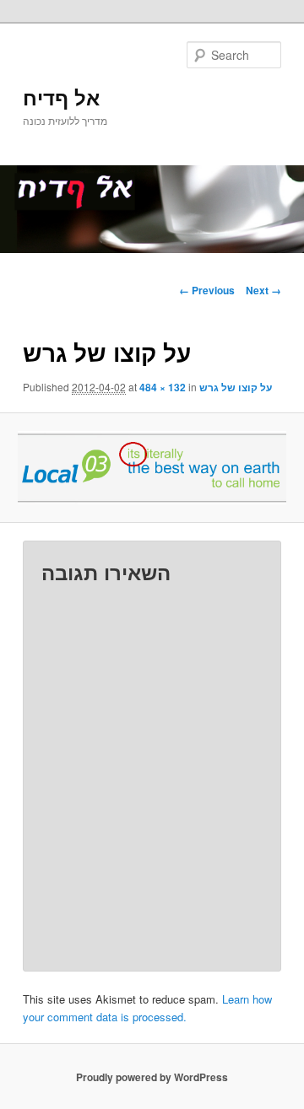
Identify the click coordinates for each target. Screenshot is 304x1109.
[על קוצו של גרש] (151, 467)
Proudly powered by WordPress (152, 1077)
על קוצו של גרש (235, 387)
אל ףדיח (61, 97)
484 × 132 (162, 387)
